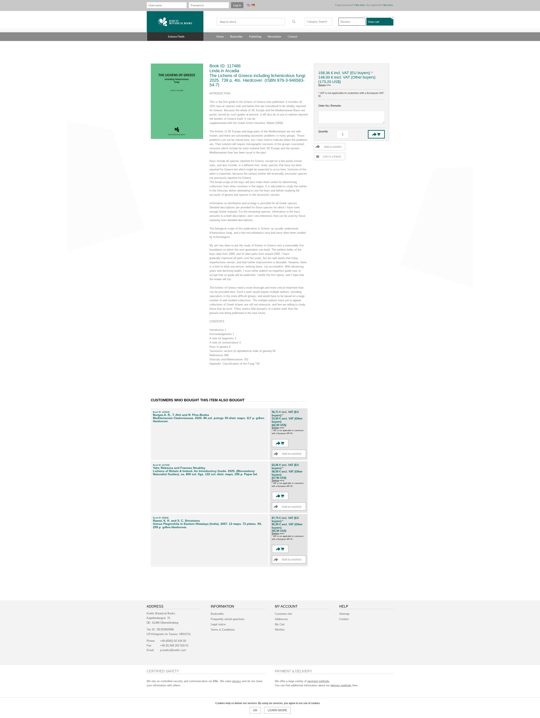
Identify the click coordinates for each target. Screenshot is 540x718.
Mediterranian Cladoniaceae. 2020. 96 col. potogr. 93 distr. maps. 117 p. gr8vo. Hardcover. (209, 420)
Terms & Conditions (223, 629)
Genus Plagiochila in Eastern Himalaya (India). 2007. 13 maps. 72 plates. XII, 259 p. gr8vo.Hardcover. (207, 525)
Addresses (281, 619)
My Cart (280, 624)
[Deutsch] (253, 5)
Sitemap (344, 613)
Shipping (322, 85)
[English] (248, 5)
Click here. (359, 5)
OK (255, 710)
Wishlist (280, 629)
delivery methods (341, 685)
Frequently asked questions (227, 619)
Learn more (277, 710)
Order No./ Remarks (329, 105)
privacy (236, 681)
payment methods (318, 681)
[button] (175, 36)
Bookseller (217, 613)
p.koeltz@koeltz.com (173, 650)
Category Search (317, 21)
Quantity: (323, 131)
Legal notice (218, 624)
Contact (344, 619)
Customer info (283, 613)
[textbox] (250, 21)
